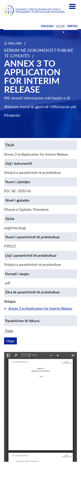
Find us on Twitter (63, 32)
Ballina (15, 43)
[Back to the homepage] (34, 11)
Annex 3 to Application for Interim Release (40, 308)
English (47, 26)
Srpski (72, 26)
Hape (11, 341)
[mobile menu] (72, 6)
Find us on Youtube (69, 32)
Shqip (60, 26)
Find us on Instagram (75, 32)
